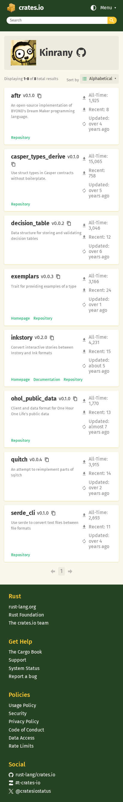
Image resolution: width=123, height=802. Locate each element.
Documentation (46, 379)
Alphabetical (100, 78)
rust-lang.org (22, 607)
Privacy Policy (24, 721)
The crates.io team (29, 623)
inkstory (22, 338)
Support (17, 660)
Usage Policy (22, 705)
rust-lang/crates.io (32, 775)
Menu (106, 7)
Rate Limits (21, 746)
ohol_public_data (34, 398)
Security (18, 713)
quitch (19, 459)
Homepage (20, 318)
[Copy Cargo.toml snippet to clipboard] (39, 95)
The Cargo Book (25, 652)
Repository (20, 137)
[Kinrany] (81, 52)
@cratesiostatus (30, 791)
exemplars (25, 276)
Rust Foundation (26, 615)
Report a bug (23, 676)
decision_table (30, 223)
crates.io (31, 8)
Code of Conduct (26, 730)
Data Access (21, 738)
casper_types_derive (38, 157)
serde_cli (23, 513)
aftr (16, 96)
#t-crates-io (24, 783)
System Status (24, 668)
